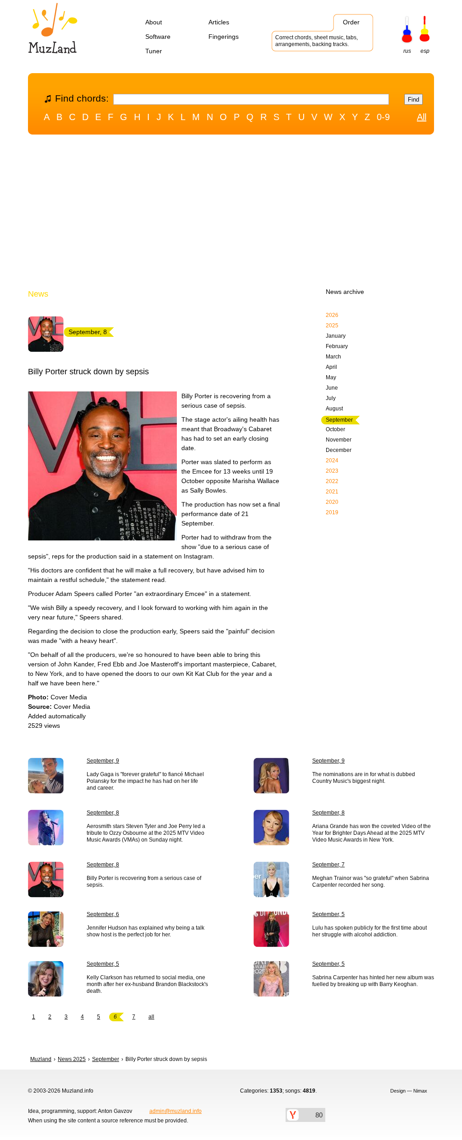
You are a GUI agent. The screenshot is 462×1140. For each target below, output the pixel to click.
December (338, 450)
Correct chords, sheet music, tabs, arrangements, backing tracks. (316, 40)
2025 (332, 325)
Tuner (153, 51)
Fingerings (223, 36)
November (338, 440)
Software (158, 36)
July (331, 398)
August (334, 408)
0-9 (383, 117)
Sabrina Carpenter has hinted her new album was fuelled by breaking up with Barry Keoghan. (373, 980)
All (421, 117)
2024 (332, 460)
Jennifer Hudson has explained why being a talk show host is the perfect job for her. (145, 931)
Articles (218, 22)
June (332, 388)
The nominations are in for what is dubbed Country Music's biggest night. (363, 777)
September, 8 (103, 813)
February (337, 346)
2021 (332, 492)
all (151, 1017)
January (336, 336)
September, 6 (103, 914)
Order (351, 22)
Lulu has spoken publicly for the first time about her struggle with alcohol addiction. (369, 931)
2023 (332, 471)
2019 (332, 512)
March (333, 357)
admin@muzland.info (175, 1111)
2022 (332, 481)
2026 (332, 315)
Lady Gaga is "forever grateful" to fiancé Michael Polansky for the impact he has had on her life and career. (145, 781)
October (335, 429)
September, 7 (328, 864)
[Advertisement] (231, 213)
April (331, 367)
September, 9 (103, 761)
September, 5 (328, 914)
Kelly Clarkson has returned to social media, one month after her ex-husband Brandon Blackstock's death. (147, 984)
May (331, 377)
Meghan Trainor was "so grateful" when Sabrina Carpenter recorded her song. (370, 881)
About (153, 22)
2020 (332, 502)
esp (425, 51)
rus (407, 51)
